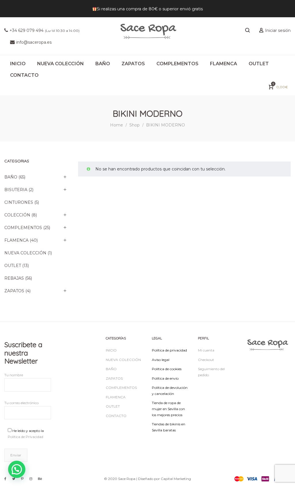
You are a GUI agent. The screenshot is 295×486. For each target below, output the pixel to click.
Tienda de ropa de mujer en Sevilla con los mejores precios (168, 409)
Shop (134, 125)
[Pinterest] (22, 479)
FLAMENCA (16, 240)
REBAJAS (14, 278)
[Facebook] (5, 479)
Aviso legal (160, 360)
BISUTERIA (15, 189)
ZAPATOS (14, 290)
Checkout (206, 360)
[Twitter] (13, 479)
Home (116, 125)
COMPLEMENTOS (23, 227)
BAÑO (10, 177)
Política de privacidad (169, 350)
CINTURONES (18, 202)
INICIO (111, 350)
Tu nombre (13, 375)
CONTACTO (116, 416)
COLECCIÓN (17, 215)
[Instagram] (30, 479)
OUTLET (12, 265)
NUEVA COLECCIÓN (25, 253)
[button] (16, 469)
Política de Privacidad (25, 437)
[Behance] (40, 479)
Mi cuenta (206, 350)
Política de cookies (166, 369)
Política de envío (165, 378)
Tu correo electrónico (21, 403)
